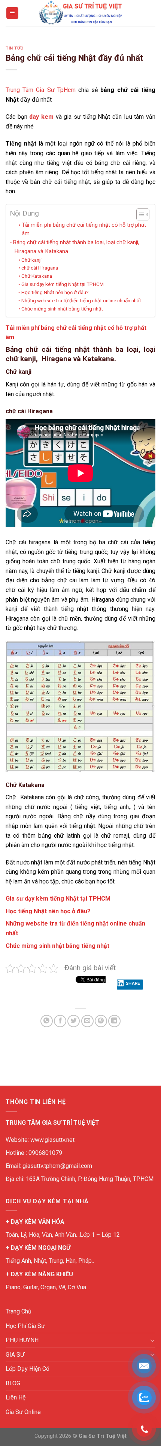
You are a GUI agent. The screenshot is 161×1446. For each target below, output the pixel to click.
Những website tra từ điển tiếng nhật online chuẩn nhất (81, 300)
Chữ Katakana (36, 276)
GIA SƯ (15, 1354)
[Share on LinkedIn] (114, 1021)
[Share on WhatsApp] (46, 1021)
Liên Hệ (15, 1397)
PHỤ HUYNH (22, 1340)
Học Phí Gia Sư (25, 1325)
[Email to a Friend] (87, 1021)
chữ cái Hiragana (39, 268)
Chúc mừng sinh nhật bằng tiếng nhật (62, 309)
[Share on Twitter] (73, 1021)
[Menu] (12, 13)
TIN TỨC (15, 48)
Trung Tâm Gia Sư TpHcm (41, 89)
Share (133, 983)
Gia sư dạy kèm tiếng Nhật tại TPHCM (62, 284)
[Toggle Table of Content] (139, 214)
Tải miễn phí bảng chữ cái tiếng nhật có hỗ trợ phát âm (84, 229)
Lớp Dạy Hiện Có (27, 1368)
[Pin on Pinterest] (101, 1021)
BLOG (13, 1383)
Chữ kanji (31, 260)
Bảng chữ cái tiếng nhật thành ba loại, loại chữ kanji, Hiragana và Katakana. (76, 247)
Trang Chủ (18, 1311)
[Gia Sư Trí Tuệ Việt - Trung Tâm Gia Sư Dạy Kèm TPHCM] (80, 13)
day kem (41, 116)
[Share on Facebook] (60, 1021)
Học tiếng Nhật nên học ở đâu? (55, 292)
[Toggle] (152, 1340)
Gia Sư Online (23, 1411)
